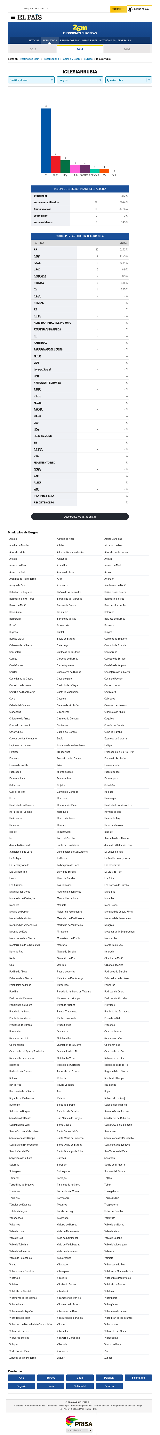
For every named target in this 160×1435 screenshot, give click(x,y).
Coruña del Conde (114, 725)
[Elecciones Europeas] (80, 29)
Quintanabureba (113, 1031)
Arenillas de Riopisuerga (22, 578)
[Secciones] (12, 17)
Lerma (13, 878)
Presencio (110, 1024)
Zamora (109, 1386)
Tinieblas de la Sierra (68, 1184)
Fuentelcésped (65, 771)
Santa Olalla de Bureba (69, 1144)
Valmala (108, 1257)
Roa (59, 1091)
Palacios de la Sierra (20, 978)
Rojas (107, 1091)
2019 (33, 49)
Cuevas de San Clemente (23, 738)
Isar (11, 838)
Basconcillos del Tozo (116, 605)
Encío (60, 738)
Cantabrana (110, 652)
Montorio (62, 944)
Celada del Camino (19, 705)
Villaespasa (63, 1271)
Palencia (109, 1377)
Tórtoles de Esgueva (20, 1204)
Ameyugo (62, 558)
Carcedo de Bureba (67, 658)
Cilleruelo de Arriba (19, 718)
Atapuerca (62, 585)
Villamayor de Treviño (69, 1297)
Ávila (21, 1377)
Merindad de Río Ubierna (70, 918)
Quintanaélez (64, 1038)
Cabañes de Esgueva (115, 638)
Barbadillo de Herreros (21, 598)
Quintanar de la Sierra (69, 1044)
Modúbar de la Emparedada (119, 931)
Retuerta (62, 1078)
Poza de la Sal (112, 1018)
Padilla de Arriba (66, 971)
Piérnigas (109, 1004)
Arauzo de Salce (18, 572)
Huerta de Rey (112, 818)
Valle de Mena (112, 1231)
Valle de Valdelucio (19, 1251)
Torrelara (14, 1197)
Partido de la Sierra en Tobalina (74, 991)
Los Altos (109, 878)
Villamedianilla (17, 1304)
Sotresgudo (63, 1171)
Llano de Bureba (66, 878)
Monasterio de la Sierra (22, 938)
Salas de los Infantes (115, 1104)
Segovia (21, 1386)
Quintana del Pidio (19, 1038)
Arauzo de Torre (66, 572)
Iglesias (108, 831)
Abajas (13, 538)
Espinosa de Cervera (115, 738)
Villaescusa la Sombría (21, 1271)
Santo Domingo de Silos (70, 1151)
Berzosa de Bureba (114, 618)
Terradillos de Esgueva (21, 1184)
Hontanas (62, 798)
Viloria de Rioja (112, 1344)
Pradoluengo (64, 1024)
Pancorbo (109, 984)
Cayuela (61, 698)
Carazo (13, 658)
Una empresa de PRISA (79, 1421)
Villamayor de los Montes (23, 1297)
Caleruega (62, 645)
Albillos (61, 545)
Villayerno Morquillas (68, 1337)
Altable (13, 558)
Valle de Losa (16, 1231)
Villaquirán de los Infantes (118, 1317)
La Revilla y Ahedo (19, 865)
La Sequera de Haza (68, 865)
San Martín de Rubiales (117, 1118)
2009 (127, 49)
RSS (95, 1409)
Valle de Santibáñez (67, 1237)
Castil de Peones (113, 678)
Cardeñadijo (16, 665)
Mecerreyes (110, 905)
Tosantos (62, 1204)
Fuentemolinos (17, 778)
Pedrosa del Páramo (20, 998)
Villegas (13, 1344)
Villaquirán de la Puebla (70, 1317)
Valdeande (62, 1217)
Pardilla (13, 991)
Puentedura (15, 1031)
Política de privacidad (81, 1405)
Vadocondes (16, 1217)
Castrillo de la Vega (67, 685)
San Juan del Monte (20, 1118)
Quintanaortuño (113, 1038)
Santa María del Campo (22, 1138)
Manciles (14, 905)
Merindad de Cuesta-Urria (118, 911)
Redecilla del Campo (68, 1071)
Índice (88, 1409)
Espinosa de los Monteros (71, 745)
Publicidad (52, 1405)
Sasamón (109, 1158)
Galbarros (14, 785)
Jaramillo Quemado (20, 845)
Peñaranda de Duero (20, 1004)
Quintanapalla (17, 1044)
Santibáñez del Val (19, 1151)
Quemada (62, 1031)
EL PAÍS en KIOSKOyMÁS (72, 1409)
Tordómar (14, 1191)
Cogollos (109, 718)
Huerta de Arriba (66, 818)
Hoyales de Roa (112, 811)
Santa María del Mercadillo (119, 1138)
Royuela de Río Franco (21, 1098)
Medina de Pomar (19, 911)
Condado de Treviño (20, 725)
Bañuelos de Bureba (115, 592)
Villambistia (110, 1297)
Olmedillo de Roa (66, 958)
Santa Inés (110, 1131)
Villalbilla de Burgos (115, 1284)
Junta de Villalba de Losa (118, 845)
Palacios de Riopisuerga (70, 978)
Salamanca (138, 1377)
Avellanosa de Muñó (115, 585)
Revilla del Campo (114, 1078)
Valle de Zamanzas (67, 1251)
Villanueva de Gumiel (115, 1311)
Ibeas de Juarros (113, 825)
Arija (59, 578)
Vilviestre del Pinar (19, 1351)
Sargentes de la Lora (20, 1158)
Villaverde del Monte (115, 1331)
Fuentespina (111, 778)
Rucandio (14, 1104)
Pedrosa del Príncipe (68, 998)
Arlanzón (109, 578)
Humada (14, 825)
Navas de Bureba (66, 951)
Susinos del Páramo (115, 1171)
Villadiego (62, 1264)
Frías (59, 765)
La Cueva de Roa (113, 851)
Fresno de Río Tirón (115, 758)
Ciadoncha (15, 711)
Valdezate (109, 1217)
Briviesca (109, 625)
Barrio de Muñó (17, 605)
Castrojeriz (110, 691)
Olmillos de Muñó (113, 958)
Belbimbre (62, 612)
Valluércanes (64, 1257)
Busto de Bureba (66, 638)
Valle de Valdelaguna (115, 1244)
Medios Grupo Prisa (79, 1430)
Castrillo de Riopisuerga (22, 691)
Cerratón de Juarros (115, 705)
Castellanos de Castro (21, 678)
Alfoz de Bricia (17, 552)
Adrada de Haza (66, 538)
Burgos (108, 632)
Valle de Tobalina (18, 1244)
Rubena (61, 1098)
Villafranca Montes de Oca (118, 1271)
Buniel (60, 632)
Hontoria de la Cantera (21, 805)
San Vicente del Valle (115, 1151)
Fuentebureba (112, 765)
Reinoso (13, 1078)
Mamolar (109, 898)
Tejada (108, 1178)
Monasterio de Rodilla (69, 938)
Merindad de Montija (20, 918)
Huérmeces (15, 818)
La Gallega (15, 858)
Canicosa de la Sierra (68, 652)
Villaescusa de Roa (114, 1264)
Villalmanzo (110, 1291)
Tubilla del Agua (18, 1211)
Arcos (107, 572)
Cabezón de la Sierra (20, 645)
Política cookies (101, 1405)
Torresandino (111, 1197)
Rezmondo (110, 1084)
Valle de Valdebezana (68, 1244)
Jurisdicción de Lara (20, 851)
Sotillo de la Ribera (114, 1164)
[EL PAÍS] (30, 17)
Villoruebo (62, 1344)
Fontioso (14, 751)
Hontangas (110, 798)
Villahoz (13, 1284)
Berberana (15, 618)
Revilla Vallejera (65, 1084)
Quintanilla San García (21, 1058)
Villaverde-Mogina (19, 1337)
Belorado (109, 612)
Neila (12, 958)
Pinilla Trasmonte (66, 1018)
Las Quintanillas (18, 871)
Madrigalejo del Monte (69, 891)
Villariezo (62, 1324)
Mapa (139, 1405)
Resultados (50, 40)
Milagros (109, 925)
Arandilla (62, 565)
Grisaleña (109, 785)
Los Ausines (15, 885)
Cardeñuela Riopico (115, 665)
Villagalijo (62, 1277)
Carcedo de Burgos (114, 658)
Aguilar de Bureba (19, 545)
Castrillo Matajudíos (67, 691)
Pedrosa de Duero (114, 991)
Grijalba (61, 785)
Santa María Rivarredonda (23, 1144)
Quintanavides (112, 1044)
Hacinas (108, 791)
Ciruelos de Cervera (68, 718)
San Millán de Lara (19, 1124)
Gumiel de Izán (17, 791)
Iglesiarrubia (64, 831)
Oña (11, 964)
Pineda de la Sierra (19, 1011)
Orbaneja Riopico (113, 964)
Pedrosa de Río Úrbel (115, 998)
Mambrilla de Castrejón (22, 898)
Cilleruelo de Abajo (114, 711)
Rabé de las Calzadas (68, 1064)
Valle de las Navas (114, 1224)
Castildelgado (64, 678)
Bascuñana (15, 612)
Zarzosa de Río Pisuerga (22, 1357)
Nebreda (109, 951)
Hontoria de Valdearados (118, 805)
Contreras (62, 725)
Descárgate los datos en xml (80, 516)
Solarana (14, 1164)
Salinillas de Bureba (68, 1111)
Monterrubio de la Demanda (24, 944)
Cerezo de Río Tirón (68, 705)
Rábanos (14, 1064)
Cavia (12, 698)
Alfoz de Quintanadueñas (70, 552)
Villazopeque (111, 1337)
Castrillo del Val (112, 685)
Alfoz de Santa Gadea (116, 552)
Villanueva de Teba (19, 1317)
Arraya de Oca (17, 585)
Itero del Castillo (66, 838)
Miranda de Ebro (18, 931)
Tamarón (14, 1178)
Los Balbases (64, 885)
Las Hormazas (112, 865)
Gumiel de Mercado (67, 791)
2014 (80, 49)
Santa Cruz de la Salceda (118, 1124)
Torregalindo (111, 1191)
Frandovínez (63, 751)
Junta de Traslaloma (68, 845)
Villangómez (111, 1304)
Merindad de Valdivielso (70, 925)
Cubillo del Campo (67, 731)
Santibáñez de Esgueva (117, 1144)
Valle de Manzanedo (68, 1231)
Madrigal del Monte (19, 891)
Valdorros (14, 1224)
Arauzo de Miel (112, 565)
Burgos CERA (16, 638)
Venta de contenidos (35, 1405)
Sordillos (62, 1164)
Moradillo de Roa (113, 944)
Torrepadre (63, 1197)
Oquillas (61, 964)
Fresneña (14, 758)
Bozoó (12, 625)
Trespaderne (111, 1204)
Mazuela (61, 905)
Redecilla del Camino (20, 1071)
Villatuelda (62, 1331)
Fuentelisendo (112, 771)
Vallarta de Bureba (67, 1224)
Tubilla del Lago (65, 1211)
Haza (12, 798)
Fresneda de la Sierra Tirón (119, 751)
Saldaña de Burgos (19, 1111)
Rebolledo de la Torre (116, 1064)
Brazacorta (63, 625)
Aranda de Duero (18, 565)
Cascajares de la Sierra (117, 672)
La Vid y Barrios (113, 871)
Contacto (18, 1405)
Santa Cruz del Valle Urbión (24, 1131)
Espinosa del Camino (20, 745)
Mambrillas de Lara (67, 898)
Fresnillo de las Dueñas (69, 758)
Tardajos (62, 1178)
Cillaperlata (63, 711)
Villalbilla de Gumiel (20, 1291)
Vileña (12, 1264)
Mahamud (109, 891)
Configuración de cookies (123, 1405)
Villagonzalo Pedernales (117, 1277)
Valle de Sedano (113, 1237)
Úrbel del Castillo (113, 1211)
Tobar (107, 1184)
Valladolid (80, 1386)
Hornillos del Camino (20, 811)
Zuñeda (108, 1357)
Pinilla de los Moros (19, 1018)
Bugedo (13, 632)
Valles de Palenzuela (20, 1257)
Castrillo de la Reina (20, 685)
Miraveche (62, 931)
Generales (124, 40)
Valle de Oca (16, 1237)
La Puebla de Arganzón (117, 858)
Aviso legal (64, 1405)
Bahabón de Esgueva (20, 592)
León (80, 1377)
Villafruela (14, 1277)
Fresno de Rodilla (18, 765)
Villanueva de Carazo (68, 1311)
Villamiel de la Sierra (68, 1304)
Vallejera (109, 1251)
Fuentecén (15, 771)
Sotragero (14, 1171)
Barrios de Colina (66, 605)
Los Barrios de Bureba (116, 885)
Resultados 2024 (70, 40)
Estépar (108, 745)
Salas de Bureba (66, 1104)
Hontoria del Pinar (67, 805)
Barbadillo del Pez (114, 598)
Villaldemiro (63, 1291)
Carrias (13, 672)
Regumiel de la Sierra (116, 1071)
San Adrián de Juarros (116, 1111)
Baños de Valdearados (69, 592)
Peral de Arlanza (66, 1004)
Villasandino (111, 1324)
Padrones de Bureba (115, 971)
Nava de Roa (16, 951)
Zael (106, 1351)
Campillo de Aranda (115, 645)
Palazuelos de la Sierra (117, 978)
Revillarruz (15, 1084)
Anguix (108, 558)
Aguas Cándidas (113, 538)
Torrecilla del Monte (68, 1191)
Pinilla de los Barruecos (117, 1011)
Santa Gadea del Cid (68, 1131)
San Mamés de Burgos (69, 1118)
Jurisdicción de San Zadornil (72, 851)
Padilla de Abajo (18, 971)
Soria (51, 1386)
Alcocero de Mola (114, 545)
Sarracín (62, 1158)
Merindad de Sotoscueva (118, 918)
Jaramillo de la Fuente (116, 838)
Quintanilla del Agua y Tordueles (26, 1051)
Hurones (61, 825)
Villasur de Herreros (20, 1331)
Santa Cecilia (64, 1124)
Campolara (15, 652)
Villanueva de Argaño (21, 1311)
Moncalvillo (110, 938)
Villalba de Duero (66, 1284)
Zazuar (61, 1357)
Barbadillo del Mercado (69, 598)
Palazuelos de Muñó (20, 984)
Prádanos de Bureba (20, 1024)
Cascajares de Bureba (69, 672)
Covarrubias (16, 731)
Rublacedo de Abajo (115, 1098)
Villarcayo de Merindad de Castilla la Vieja (31, 1324)
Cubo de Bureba (113, 731)
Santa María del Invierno (70, 1138)
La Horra (62, 858)
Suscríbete (118, 9)
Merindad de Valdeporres (23, 925)
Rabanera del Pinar (114, 1058)
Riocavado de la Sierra (21, 1091)
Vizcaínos (62, 1351)
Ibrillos (13, 831)
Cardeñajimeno (65, 665)
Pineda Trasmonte (67, 1011)
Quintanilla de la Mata (69, 1051)
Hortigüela (62, 811)
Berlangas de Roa (66, 618)
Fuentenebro (64, 778)
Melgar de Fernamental (69, 911)
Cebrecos (109, 698)
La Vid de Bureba (66, 871)
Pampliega (63, 984)
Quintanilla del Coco (115, 1051)
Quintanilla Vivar (66, 1058)
